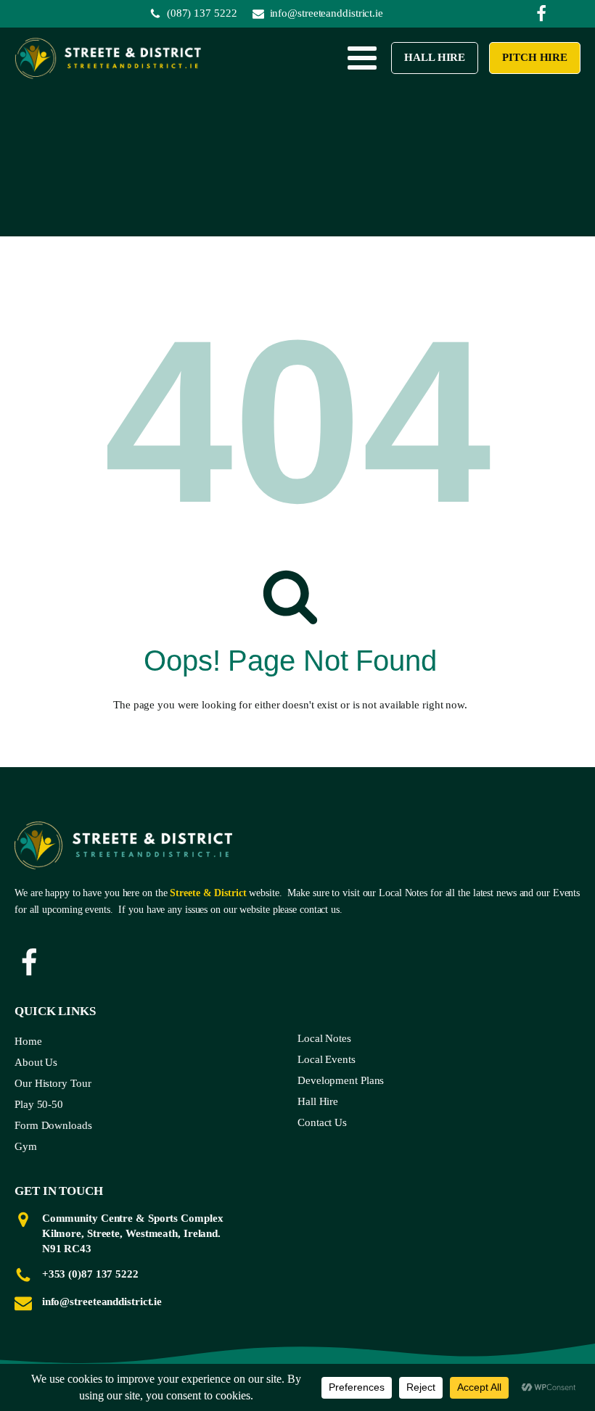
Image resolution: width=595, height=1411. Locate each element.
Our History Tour (53, 1083)
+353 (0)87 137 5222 (90, 1274)
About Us (36, 1062)
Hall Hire (435, 58)
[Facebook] (29, 962)
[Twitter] (541, 13)
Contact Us (322, 1122)
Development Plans (341, 1080)
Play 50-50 (39, 1104)
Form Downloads (53, 1125)
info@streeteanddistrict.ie (102, 1301)
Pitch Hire (534, 58)
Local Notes (324, 1038)
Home (28, 1041)
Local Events (327, 1059)
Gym (26, 1146)
